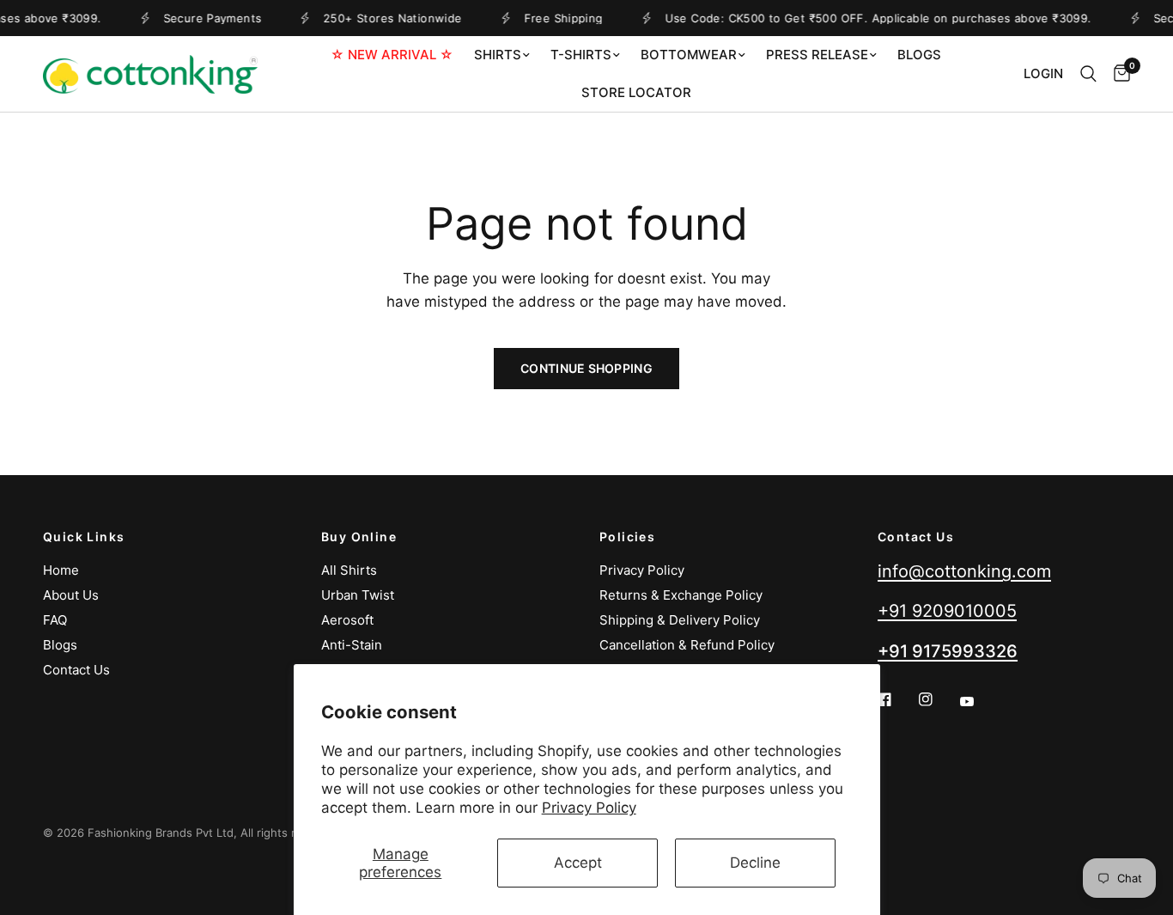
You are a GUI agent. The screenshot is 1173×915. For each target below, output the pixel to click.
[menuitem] (392, 55)
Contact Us (76, 670)
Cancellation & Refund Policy (687, 645)
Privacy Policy (589, 807)
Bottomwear (689, 54)
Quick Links (84, 537)
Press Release (817, 54)
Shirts (497, 54)
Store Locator (636, 92)
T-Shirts (580, 54)
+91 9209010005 (947, 611)
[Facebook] (896, 699)
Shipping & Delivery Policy (679, 620)
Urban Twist (357, 595)
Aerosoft (347, 620)
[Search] (1088, 74)
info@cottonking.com (964, 571)
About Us (71, 595)
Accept (578, 862)
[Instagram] (938, 699)
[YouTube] (979, 702)
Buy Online (359, 537)
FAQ (55, 620)
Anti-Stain (351, 645)
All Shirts (349, 570)
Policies (627, 537)
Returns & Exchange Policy (681, 595)
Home (61, 570)
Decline (755, 862)
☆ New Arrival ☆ (392, 54)
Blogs (919, 54)
